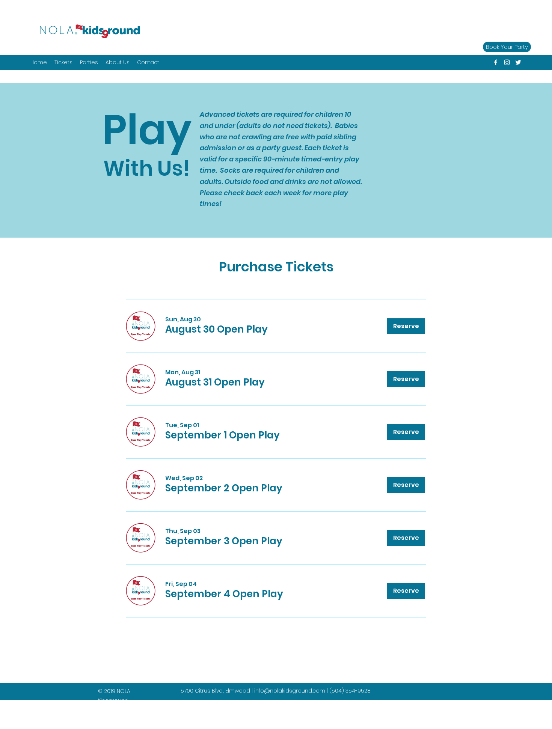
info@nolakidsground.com (289, 690)
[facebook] (495, 62)
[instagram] (507, 62)
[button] (89, 62)
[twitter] (518, 62)
